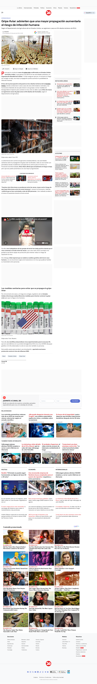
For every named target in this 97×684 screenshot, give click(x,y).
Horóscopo (9, 645)
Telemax (64, 645)
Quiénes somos (79, 639)
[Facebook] (28, 672)
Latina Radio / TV (66, 641)
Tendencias (24, 650)
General (23, 643)
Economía (32, 469)
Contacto (78, 641)
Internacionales (5, 18)
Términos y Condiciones (45, 677)
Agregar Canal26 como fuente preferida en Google (43, 32)
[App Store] (53, 672)
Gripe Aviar (22, 356)
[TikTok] (40, 672)
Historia (37, 643)
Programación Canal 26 (81, 650)
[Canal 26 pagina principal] (48, 15)
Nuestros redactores (80, 652)
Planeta (37, 645)
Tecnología (9, 650)
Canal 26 (6, 31)
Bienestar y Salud (25, 639)
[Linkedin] (38, 672)
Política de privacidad (81, 645)
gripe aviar (27, 72)
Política (4, 469)
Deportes (24, 641)
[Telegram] (45, 672)
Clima (8, 641)
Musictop (64, 647)
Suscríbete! (75, 401)
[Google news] (47, 672)
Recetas (37, 647)
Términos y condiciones (81, 643)
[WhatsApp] (43, 672)
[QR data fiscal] (68, 673)
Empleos (78, 654)
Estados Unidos (12, 356)
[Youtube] (35, 672)
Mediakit (79, 647)
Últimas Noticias (11, 639)
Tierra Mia (64, 643)
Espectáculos (10, 643)
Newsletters (80, 656)
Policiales (9, 647)
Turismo (37, 650)
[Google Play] (62, 672)
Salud (3, 356)
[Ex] (33, 672)
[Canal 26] (48, 664)
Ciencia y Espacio (40, 639)
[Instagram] (30, 672)
